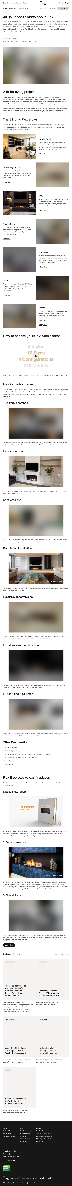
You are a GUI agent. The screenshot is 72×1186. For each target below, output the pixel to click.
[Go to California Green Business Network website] (6, 1168)
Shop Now (43, 154)
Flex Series (15, 125)
